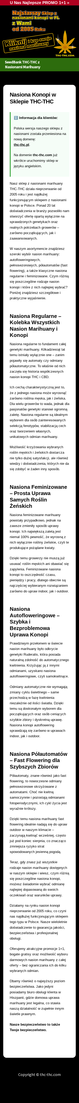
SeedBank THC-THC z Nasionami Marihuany (22, 64)
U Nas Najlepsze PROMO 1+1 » (39, 2)
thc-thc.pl (21, 145)
